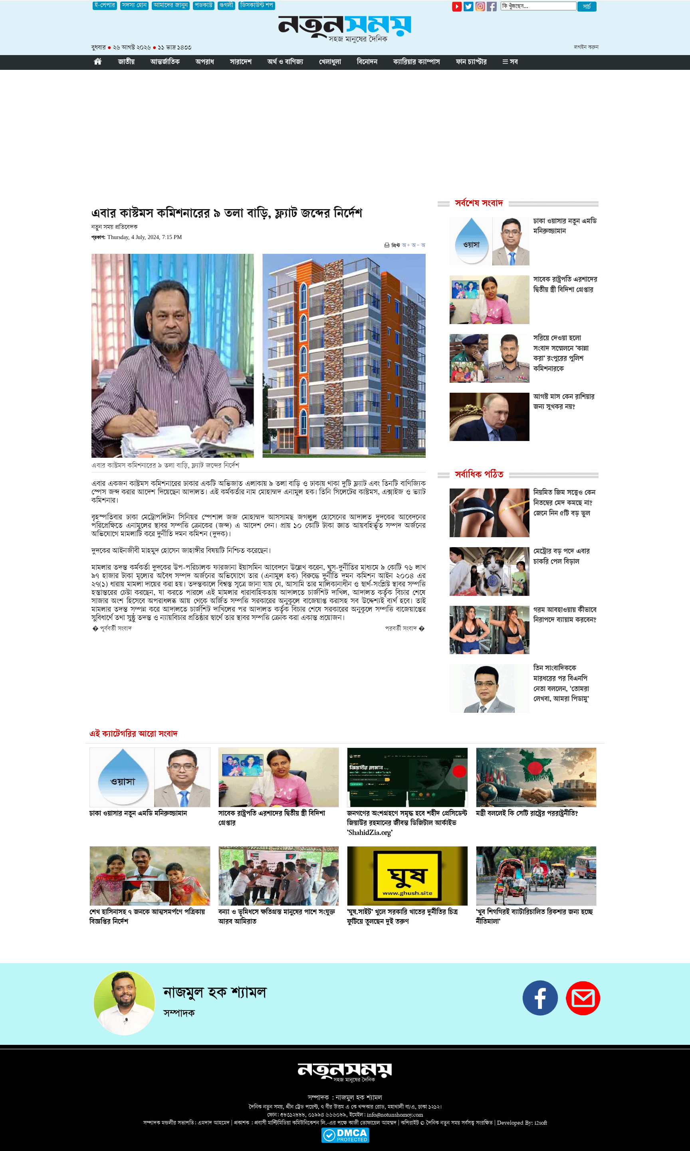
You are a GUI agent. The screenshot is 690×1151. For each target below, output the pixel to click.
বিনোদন (367, 63)
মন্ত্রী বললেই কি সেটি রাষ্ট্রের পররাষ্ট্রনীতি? (527, 814)
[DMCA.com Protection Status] (345, 1142)
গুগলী (226, 5)
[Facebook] (480, 10)
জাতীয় (126, 63)
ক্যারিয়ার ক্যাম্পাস (416, 63)
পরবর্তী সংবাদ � (405, 629)
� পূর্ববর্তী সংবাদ (112, 629)
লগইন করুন (586, 48)
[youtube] (457, 10)
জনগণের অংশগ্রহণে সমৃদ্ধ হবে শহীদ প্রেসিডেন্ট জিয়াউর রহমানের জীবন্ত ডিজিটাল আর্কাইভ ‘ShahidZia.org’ (407, 823)
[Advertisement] (345, 130)
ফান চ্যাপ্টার (471, 63)
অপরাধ (205, 63)
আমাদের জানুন (171, 5)
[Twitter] (469, 10)
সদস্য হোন (134, 5)
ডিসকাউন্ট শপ (256, 5)
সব (513, 63)
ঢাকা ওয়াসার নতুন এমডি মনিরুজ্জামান (138, 814)
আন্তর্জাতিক (165, 63)
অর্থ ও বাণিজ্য (285, 63)
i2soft (541, 1123)
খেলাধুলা (330, 63)
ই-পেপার (105, 5)
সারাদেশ (241, 63)
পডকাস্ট (203, 5)
